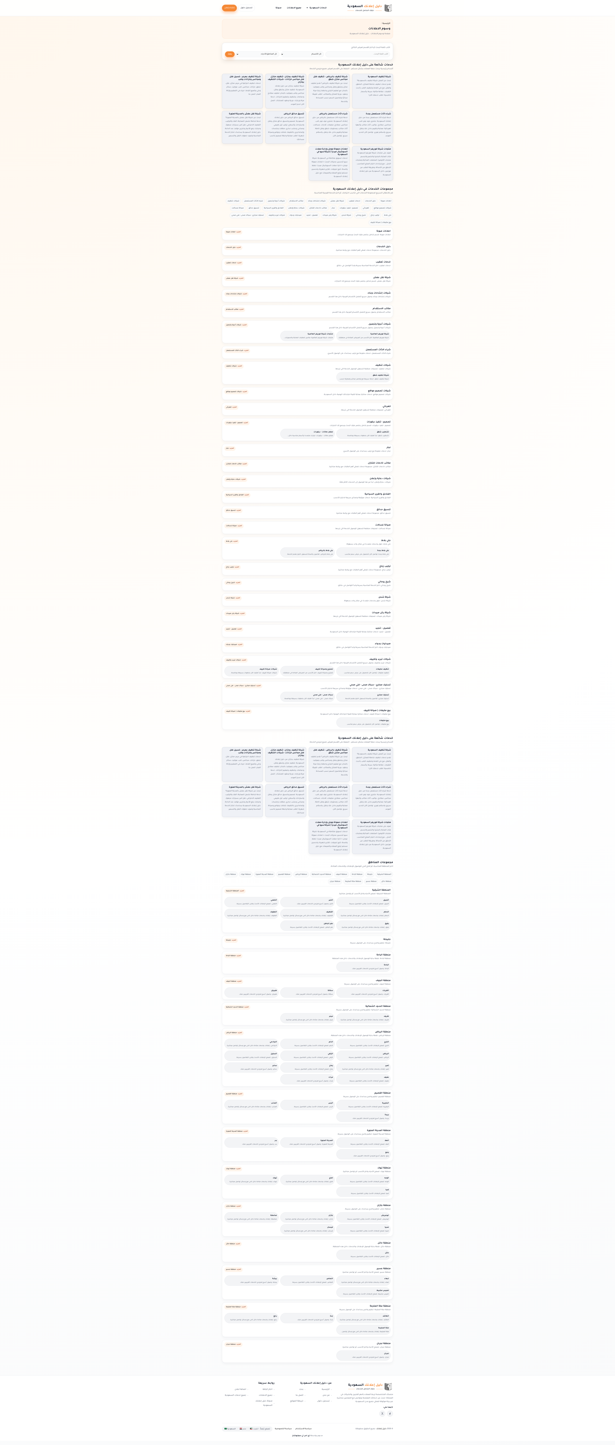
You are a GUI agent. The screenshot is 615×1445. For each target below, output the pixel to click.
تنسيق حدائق (254, 208)
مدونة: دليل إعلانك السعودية (263, 1403)
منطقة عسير (371, 881)
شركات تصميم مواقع (382, 208)
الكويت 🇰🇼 (254, 1429)
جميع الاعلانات (294, 8)
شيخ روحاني (361, 215)
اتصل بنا (299, 1395)
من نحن (326, 1395)
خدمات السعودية (317, 8)
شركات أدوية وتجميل (276, 201)
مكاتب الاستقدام (296, 201)
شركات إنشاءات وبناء (317, 201)
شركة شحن (346, 215)
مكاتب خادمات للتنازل (318, 208)
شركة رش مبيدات (330, 215)
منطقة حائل (386, 881)
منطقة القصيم (284, 874)
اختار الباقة (267, 1389)
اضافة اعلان (240, 1389)
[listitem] (390, 1414)
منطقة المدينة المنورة (264, 874)
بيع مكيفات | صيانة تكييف (380, 222)
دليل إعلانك (381, 1429)
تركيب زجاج (375, 215)
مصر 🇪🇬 (243, 1429)
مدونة (278, 8)
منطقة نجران (335, 881)
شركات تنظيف (233, 201)
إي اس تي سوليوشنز (301, 1436)
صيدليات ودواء (296, 215)
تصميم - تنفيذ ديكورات (349, 208)
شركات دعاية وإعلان (296, 208)
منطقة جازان (231, 874)
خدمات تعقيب (354, 201)
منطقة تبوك (246, 874)
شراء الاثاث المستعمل (253, 201)
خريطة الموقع (296, 1401)
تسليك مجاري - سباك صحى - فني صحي (247, 215)
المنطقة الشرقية (384, 874)
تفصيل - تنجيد (312, 215)
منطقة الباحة (357, 874)
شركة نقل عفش (337, 201)
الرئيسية (326, 1389)
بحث (230, 54)
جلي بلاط (387, 215)
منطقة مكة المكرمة (353, 881)
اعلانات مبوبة (386, 201)
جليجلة (370, 874)
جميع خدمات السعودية (235, 1395)
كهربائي (366, 208)
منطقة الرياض (301, 874)
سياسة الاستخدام (303, 1429)
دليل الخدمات (370, 201)
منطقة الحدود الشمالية (321, 874)
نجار (333, 208)
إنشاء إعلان (229, 8)
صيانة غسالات (238, 208)
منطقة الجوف (341, 874)
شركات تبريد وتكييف (277, 215)
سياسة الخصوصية (283, 1429)
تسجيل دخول (246, 8)
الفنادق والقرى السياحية (273, 208)
